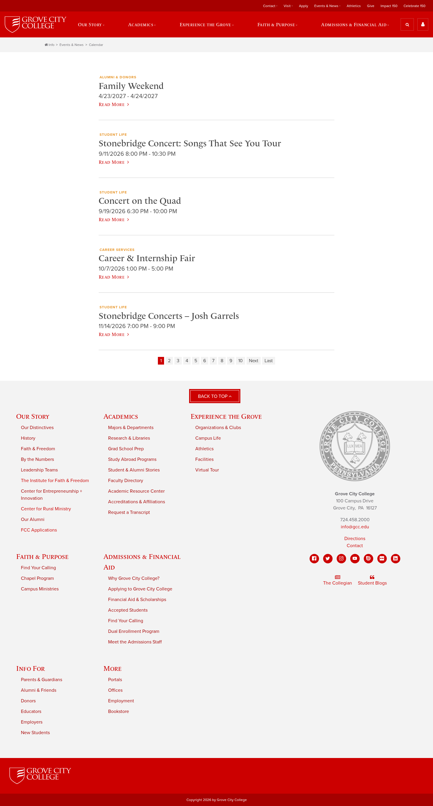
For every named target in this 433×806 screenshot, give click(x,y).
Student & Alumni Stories (134, 470)
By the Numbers (37, 459)
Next (253, 361)
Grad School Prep (126, 449)
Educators (31, 711)
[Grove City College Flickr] (382, 558)
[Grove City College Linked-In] (395, 558)
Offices (115, 690)
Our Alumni (32, 519)
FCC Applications (39, 530)
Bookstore (118, 711)
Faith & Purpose (42, 556)
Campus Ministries (40, 589)
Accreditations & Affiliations (136, 502)
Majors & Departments (130, 428)
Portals (115, 680)
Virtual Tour (207, 470)
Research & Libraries (129, 438)
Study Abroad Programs (132, 459)
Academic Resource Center (136, 491)
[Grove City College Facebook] (314, 558)
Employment (121, 701)
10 (240, 361)
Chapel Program (37, 578)
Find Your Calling (38, 568)
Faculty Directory (125, 481)
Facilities (204, 459)
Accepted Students (128, 610)
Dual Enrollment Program (133, 631)
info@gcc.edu (355, 527)
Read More (112, 104)
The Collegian (337, 583)
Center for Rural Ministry (46, 509)
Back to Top (213, 396)
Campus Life (208, 438)
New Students (35, 733)
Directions (354, 539)
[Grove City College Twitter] (328, 558)
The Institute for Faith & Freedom (55, 481)
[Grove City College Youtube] (355, 558)
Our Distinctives (37, 428)
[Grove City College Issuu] (368, 558)
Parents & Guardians (41, 680)
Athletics (354, 6)
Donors (28, 701)
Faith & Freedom (38, 449)
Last (269, 361)
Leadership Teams (39, 470)
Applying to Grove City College (140, 589)
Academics (120, 416)
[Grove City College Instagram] (341, 558)
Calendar (96, 45)
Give (370, 6)
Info (51, 45)
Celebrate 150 (414, 6)
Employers (31, 722)
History (28, 438)
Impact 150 (389, 6)
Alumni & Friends (38, 690)
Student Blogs (372, 583)
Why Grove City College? (133, 578)
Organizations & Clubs (218, 428)
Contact (355, 546)
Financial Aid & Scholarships (137, 600)
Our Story (32, 416)
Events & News (72, 45)
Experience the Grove (226, 416)
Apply (303, 6)
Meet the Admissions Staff (135, 642)
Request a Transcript (129, 512)
